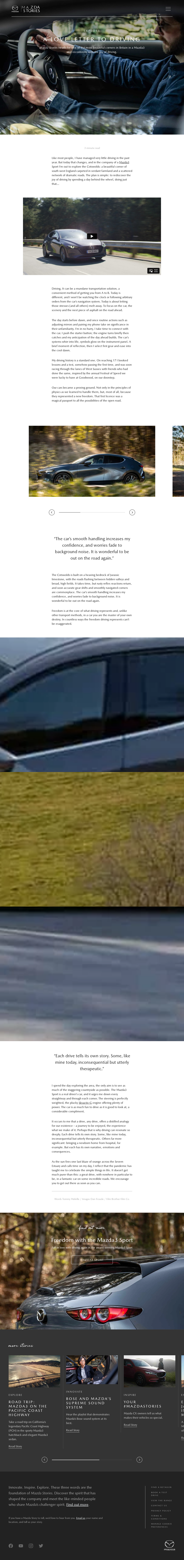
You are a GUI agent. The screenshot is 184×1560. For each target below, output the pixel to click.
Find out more (77, 1504)
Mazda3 (124, 162)
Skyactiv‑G (85, 1102)
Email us (80, 1518)
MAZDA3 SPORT (92, 1259)
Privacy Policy (161, 1511)
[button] (168, 9)
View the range (161, 1500)
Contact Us (159, 1505)
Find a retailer (161, 1487)
